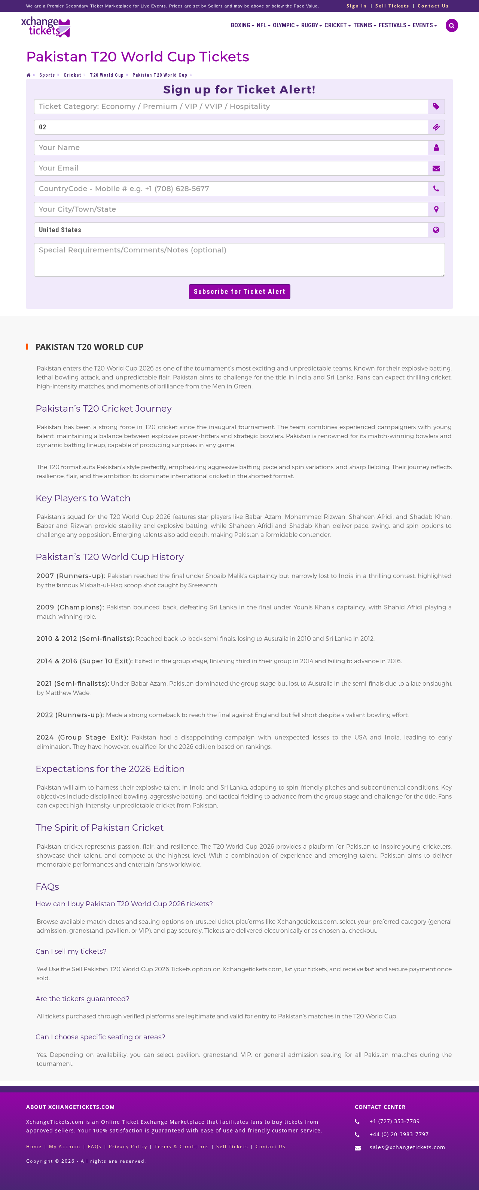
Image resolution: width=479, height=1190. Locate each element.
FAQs (95, 1146)
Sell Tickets (392, 6)
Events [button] (423, 25)
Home (34, 1146)
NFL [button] (262, 25)
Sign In (357, 6)
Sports (47, 75)
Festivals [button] (393, 25)
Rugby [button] (310, 25)
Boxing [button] (241, 25)
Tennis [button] (363, 25)
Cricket (72, 75)
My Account (65, 1146)
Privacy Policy (128, 1146)
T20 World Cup (107, 75)
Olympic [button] (284, 25)
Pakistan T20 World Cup (159, 75)
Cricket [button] (336, 25)
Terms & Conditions (182, 1146)
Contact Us (433, 6)
